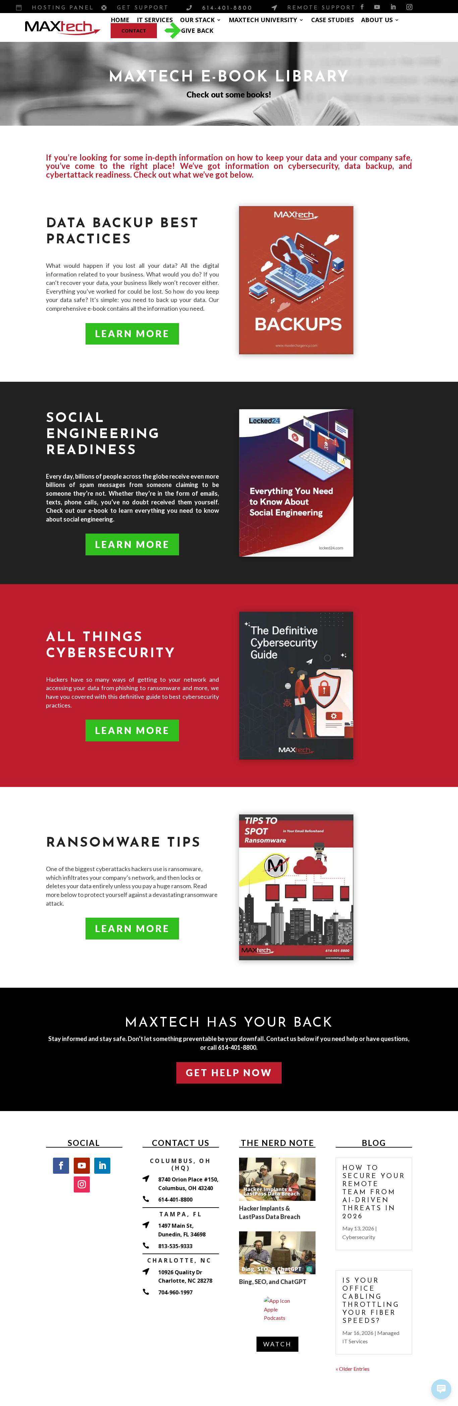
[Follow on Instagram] (409, 7)
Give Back (197, 30)
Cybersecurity (358, 1237)
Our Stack (197, 19)
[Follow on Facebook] (362, 7)
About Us (377, 19)
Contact (133, 30)
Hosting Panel (63, 8)
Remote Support (321, 8)
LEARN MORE (132, 333)
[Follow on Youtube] (377, 7)
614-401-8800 (227, 8)
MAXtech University (263, 19)
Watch (277, 1344)
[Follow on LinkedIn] (393, 7)
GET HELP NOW (229, 1072)
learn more (132, 544)
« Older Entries (352, 1368)
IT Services (155, 19)
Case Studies (332, 19)
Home (120, 19)
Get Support (143, 8)
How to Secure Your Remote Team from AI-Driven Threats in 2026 (373, 1192)
